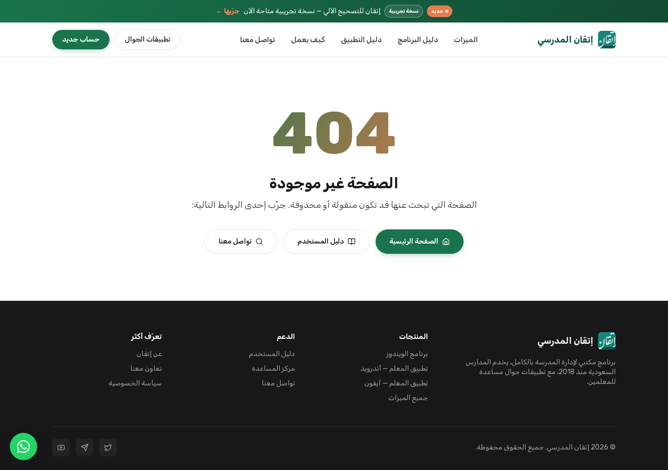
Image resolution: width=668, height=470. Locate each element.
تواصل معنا (257, 39)
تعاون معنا (146, 368)
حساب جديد (81, 39)
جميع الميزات (408, 398)
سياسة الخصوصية (135, 383)
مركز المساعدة (273, 368)
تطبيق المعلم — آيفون (396, 383)
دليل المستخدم (320, 241)
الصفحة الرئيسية (413, 241)
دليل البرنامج (418, 39)
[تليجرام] (84, 447)
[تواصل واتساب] (23, 446)
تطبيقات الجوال (147, 39)
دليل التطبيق (361, 39)
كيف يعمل (308, 39)
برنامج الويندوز (407, 354)
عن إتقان (149, 354)
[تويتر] (108, 447)
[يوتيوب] (61, 447)
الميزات (466, 39)
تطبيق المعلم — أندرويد (394, 368)
